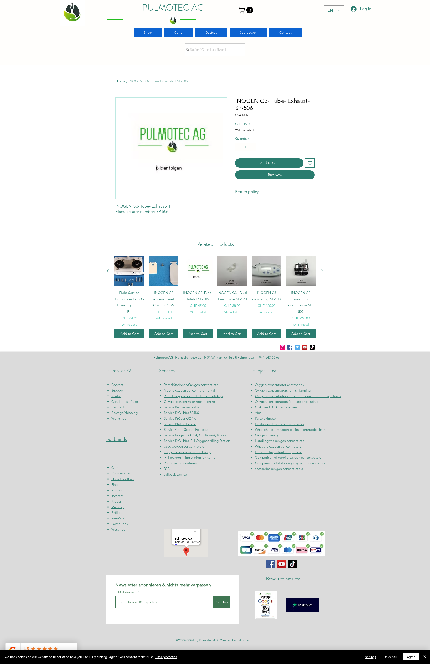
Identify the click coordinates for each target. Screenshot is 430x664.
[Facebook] (289, 347)
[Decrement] (238, 147)
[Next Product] (322, 271)
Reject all (390, 657)
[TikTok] (312, 347)
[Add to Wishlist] (310, 163)
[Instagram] (282, 347)
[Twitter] (297, 347)
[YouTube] (304, 347)
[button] (246, 10)
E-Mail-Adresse (126, 592)
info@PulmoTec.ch (242, 357)
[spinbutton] (245, 147)
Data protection (166, 657)
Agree (411, 657)
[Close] (424, 656)
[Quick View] (129, 271)
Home (120, 81)
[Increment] (252, 147)
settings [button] (370, 657)
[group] (215, 297)
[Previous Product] (108, 271)
